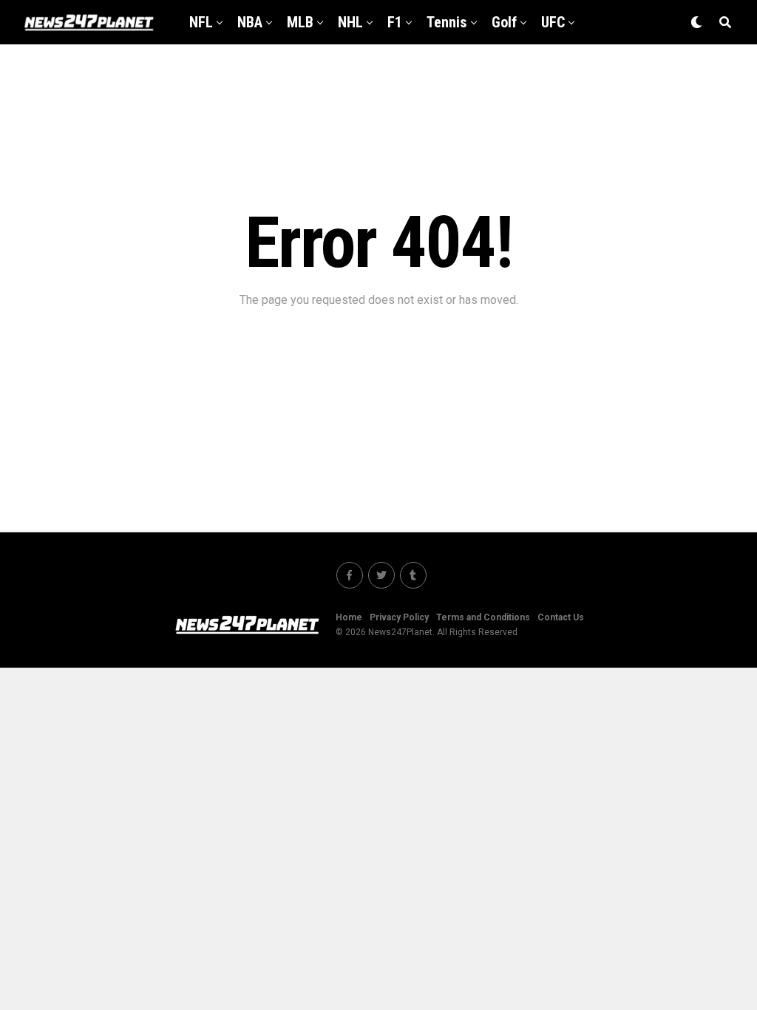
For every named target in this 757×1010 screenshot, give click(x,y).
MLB (300, 22)
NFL (201, 22)
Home (349, 617)
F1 (394, 22)
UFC (553, 22)
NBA (249, 22)
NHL (350, 22)
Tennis (447, 22)
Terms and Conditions (483, 617)
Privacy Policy (399, 617)
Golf (504, 22)
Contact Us (560, 617)
